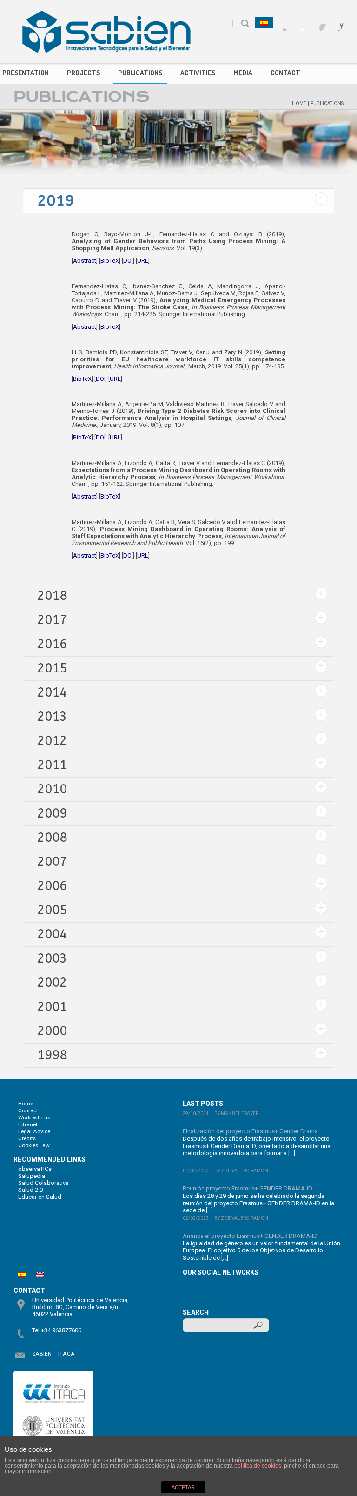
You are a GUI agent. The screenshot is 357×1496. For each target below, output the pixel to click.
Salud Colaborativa (43, 1182)
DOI (128, 260)
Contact (285, 72)
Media (242, 72)
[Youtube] (318, 23)
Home (299, 103)
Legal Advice (34, 1131)
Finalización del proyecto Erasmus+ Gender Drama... (252, 1131)
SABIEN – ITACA (53, 1353)
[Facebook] (282, 23)
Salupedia (31, 1175)
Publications (140, 72)
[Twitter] (300, 23)
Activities (197, 72)
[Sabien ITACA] (106, 31)
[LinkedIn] (335, 23)
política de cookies (257, 1466)
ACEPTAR (183, 1487)
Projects (83, 72)
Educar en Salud (39, 1196)
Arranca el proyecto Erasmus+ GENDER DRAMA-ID (250, 1235)
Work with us (34, 1117)
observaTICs (35, 1168)
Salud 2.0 (30, 1189)
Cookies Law (34, 1145)
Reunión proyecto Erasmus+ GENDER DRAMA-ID (247, 1188)
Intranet (28, 1124)
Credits (27, 1138)
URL (142, 260)
